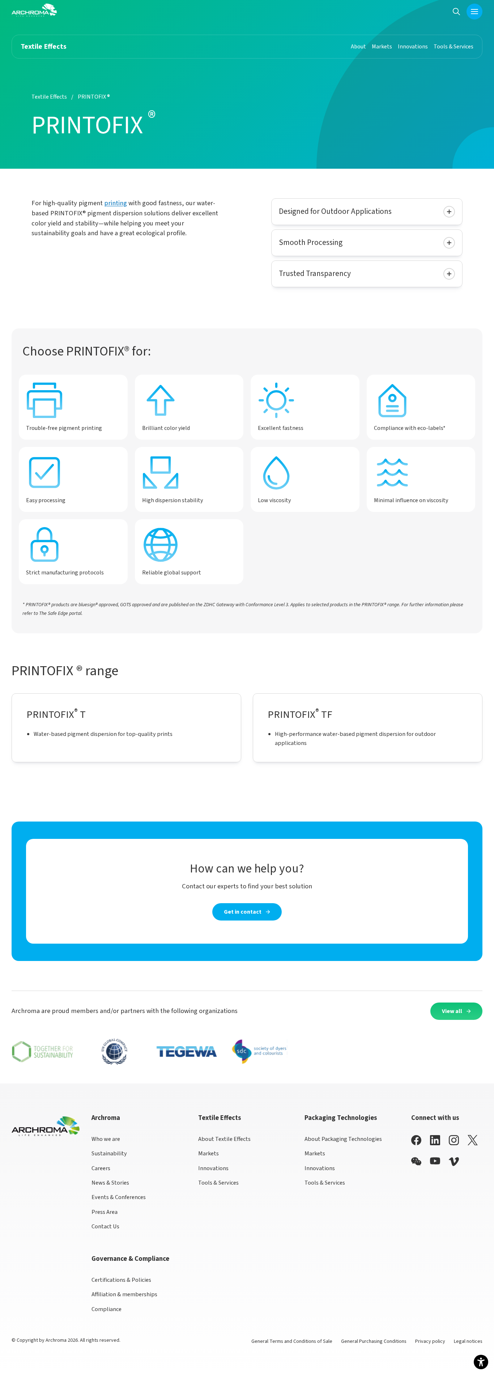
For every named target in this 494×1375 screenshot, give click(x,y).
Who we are (105, 1139)
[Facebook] (416, 1140)
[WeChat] (416, 1161)
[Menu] (474, 12)
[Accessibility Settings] (481, 1362)
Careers (100, 1168)
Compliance (106, 1309)
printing (115, 203)
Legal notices (468, 1341)
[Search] (456, 11)
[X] (473, 1140)
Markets (208, 1153)
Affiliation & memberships (124, 1294)
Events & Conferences (118, 1197)
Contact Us (105, 1226)
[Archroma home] (34, 10)
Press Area (104, 1212)
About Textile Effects (224, 1139)
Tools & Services (218, 1182)
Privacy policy (430, 1341)
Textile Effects (49, 96)
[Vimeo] (454, 1161)
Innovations (213, 1168)
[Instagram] (454, 1140)
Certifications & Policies (121, 1280)
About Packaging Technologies (343, 1139)
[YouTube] (435, 1161)
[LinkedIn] (435, 1140)
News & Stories (110, 1182)
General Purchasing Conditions (373, 1341)
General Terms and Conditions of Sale (291, 1341)
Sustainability (109, 1153)
